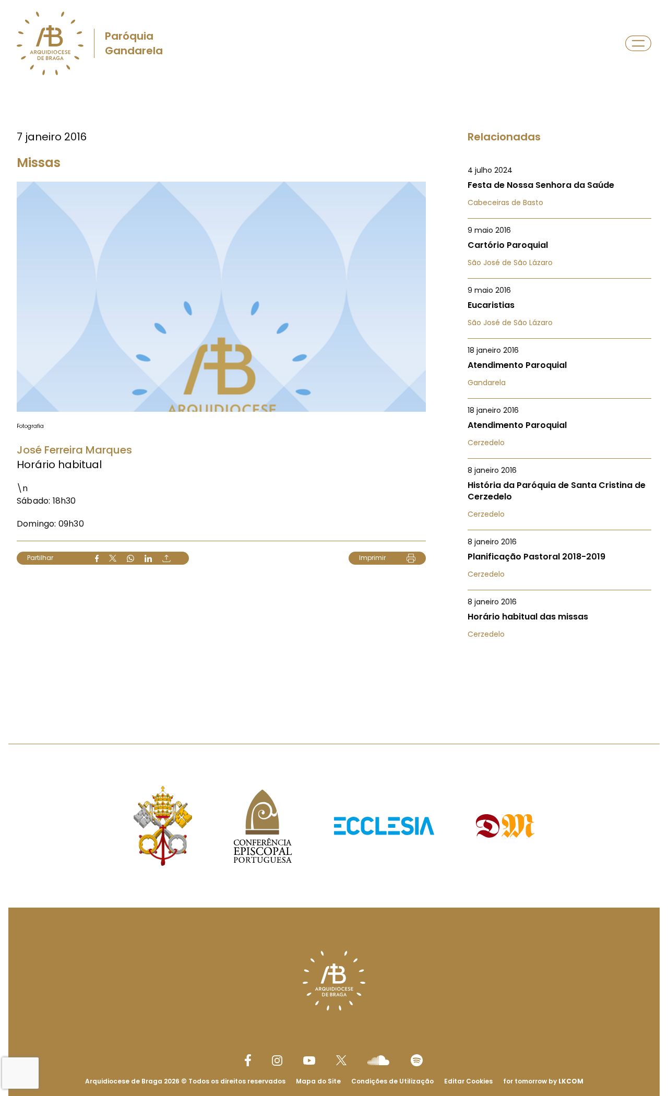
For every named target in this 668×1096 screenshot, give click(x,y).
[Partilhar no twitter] (112, 558)
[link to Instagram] (277, 1060)
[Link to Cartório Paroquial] (559, 246)
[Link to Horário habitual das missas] (559, 618)
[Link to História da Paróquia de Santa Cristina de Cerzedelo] (559, 492)
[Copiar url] (166, 558)
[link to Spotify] (416, 1060)
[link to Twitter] (341, 1060)
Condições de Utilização (392, 1081)
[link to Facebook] (248, 1060)
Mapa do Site (318, 1081)
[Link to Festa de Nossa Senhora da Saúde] (559, 186)
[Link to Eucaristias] (559, 306)
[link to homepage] (50, 43)
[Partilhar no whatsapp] (130, 558)
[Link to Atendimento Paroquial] (559, 366)
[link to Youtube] (309, 1060)
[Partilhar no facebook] (97, 558)
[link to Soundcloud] (378, 1060)
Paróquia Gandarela (134, 43)
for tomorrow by (543, 1081)
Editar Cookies (468, 1081)
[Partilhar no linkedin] (148, 558)
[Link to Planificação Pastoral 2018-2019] (559, 558)
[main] (334, 395)
